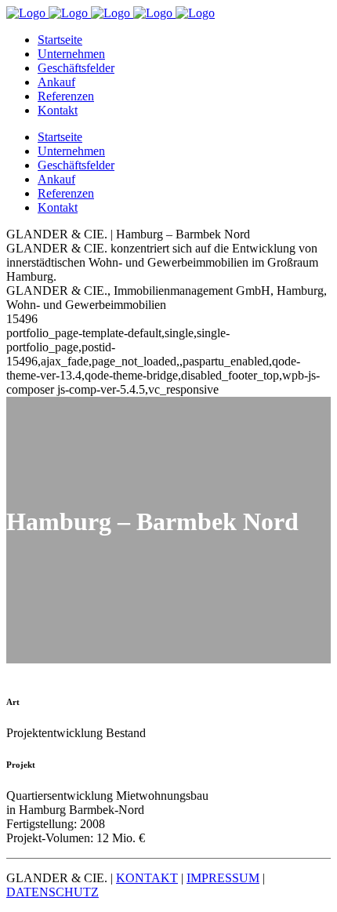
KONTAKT (147, 878)
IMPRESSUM (223, 878)
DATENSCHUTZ (52, 892)
